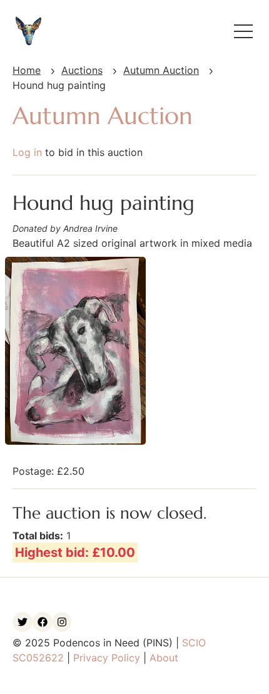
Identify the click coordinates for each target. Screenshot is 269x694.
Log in (27, 152)
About (164, 657)
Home (27, 70)
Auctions (82, 70)
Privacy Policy (106, 657)
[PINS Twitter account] (23, 622)
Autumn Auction (161, 70)
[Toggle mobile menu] (243, 31)
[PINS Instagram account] (62, 622)
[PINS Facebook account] (43, 622)
